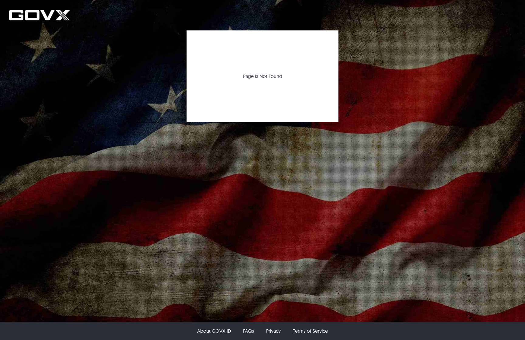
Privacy (273, 331)
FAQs (248, 331)
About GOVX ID (214, 331)
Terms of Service (310, 331)
